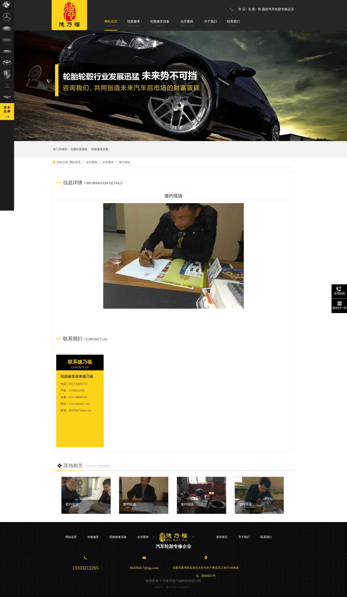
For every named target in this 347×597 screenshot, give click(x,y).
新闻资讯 (222, 537)
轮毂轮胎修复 (79, 149)
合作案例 (187, 23)
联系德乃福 (80, 362)
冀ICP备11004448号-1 (179, 587)
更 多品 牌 (7, 109)
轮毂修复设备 (159, 23)
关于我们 (210, 23)
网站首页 (110, 23)
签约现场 (71, 504)
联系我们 (233, 23)
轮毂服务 (133, 23)
